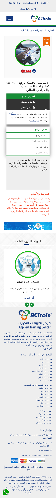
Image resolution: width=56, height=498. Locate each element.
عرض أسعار (27, 107)
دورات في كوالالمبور (44, 417)
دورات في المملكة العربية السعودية (38, 385)
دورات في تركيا (46, 403)
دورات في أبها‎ (46, 362)
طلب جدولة (14, 114)
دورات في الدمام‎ (45, 365)
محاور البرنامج (42, 147)
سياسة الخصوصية (12, 467)
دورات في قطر (46, 394)
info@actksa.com (27, 455)
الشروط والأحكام (27, 467)
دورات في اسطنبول (44, 423)
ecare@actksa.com (41, 455)
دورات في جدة (46, 380)
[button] (27, 305)
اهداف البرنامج (42, 135)
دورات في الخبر (46, 359)
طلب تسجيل (27, 102)
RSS (28, 470)
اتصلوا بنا (40, 467)
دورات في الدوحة (45, 420)
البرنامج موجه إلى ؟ (39, 141)
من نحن (49, 467)
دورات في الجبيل (45, 368)
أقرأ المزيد (29, 298)
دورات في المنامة (45, 411)
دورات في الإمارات (44, 406)
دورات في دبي (46, 391)
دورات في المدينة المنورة (42, 371)
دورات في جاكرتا (45, 414)
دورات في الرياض (45, 377)
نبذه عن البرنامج (41, 129)
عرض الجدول (27, 96)
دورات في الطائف (45, 374)
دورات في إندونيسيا (44, 400)
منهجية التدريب (42, 153)
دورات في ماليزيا (45, 388)
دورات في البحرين (45, 397)
